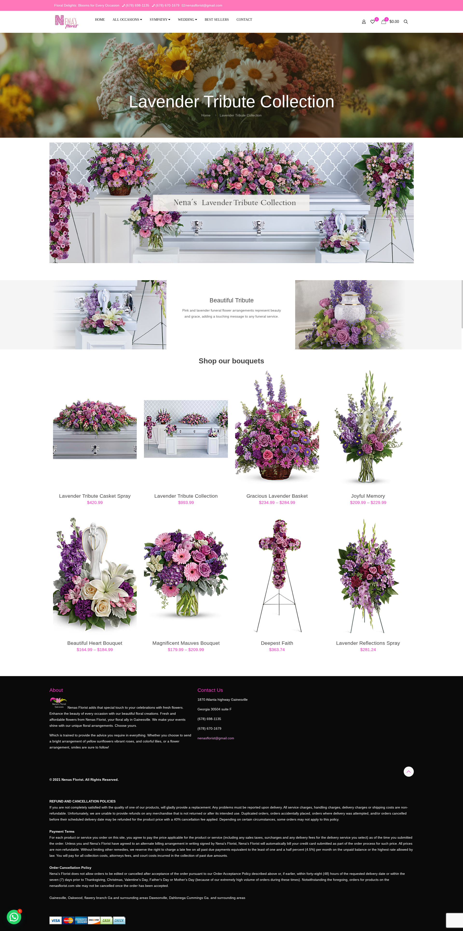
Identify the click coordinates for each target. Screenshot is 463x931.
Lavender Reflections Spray (368, 643)
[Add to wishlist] (130, 396)
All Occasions (126, 19)
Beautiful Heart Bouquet (94, 643)
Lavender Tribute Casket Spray (95, 496)
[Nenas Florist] (67, 22)
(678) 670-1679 (167, 5)
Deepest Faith (277, 643)
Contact (244, 19)
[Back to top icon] (409, 772)
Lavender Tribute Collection (186, 496)
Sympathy (159, 19)
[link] (231, 203)
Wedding (186, 19)
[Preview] (130, 406)
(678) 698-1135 (137, 5)
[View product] (130, 385)
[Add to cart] (130, 375)
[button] (14, 917)
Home (100, 19)
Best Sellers (217, 19)
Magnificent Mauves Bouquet (186, 643)
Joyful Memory (368, 496)
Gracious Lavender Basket (277, 496)
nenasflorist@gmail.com (204, 5)
